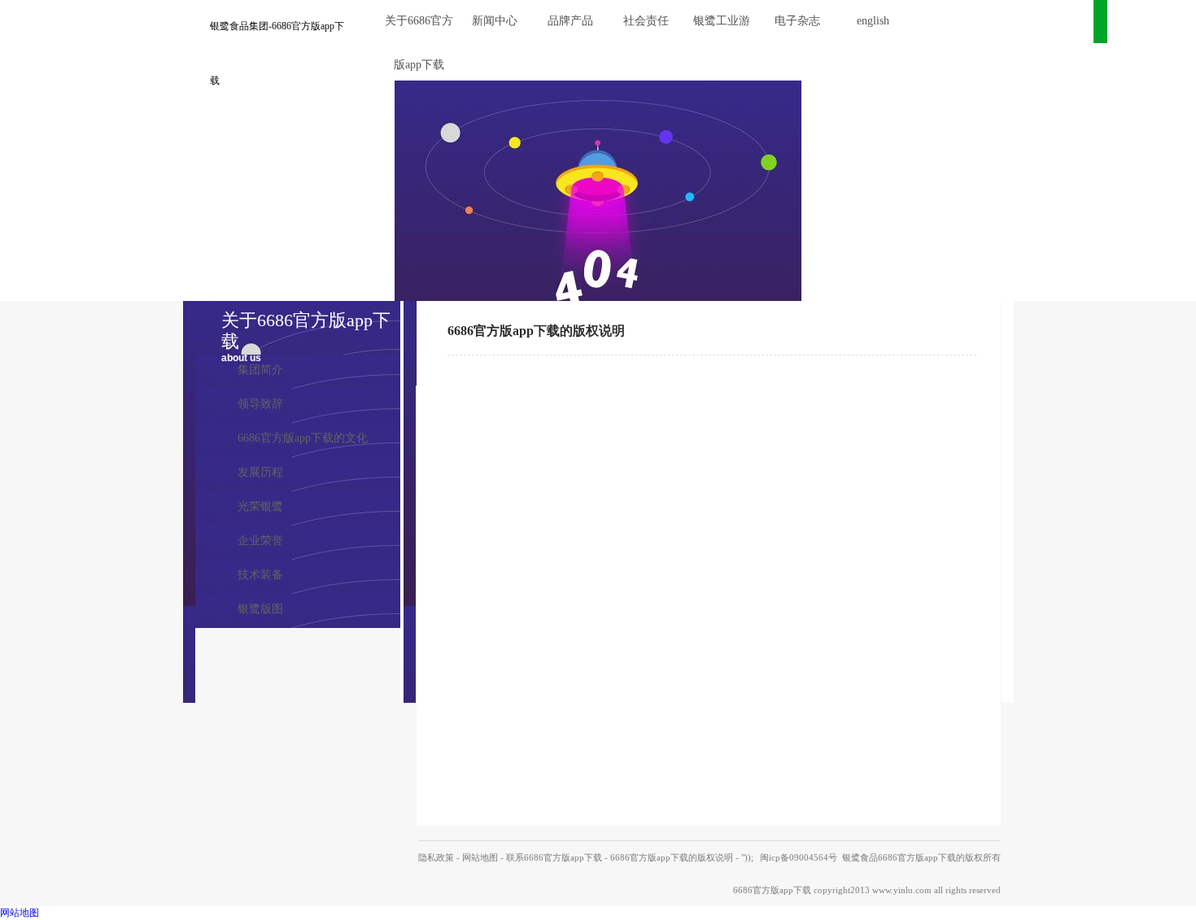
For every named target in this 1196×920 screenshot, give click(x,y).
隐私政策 (436, 857)
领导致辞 (260, 404)
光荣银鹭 (260, 506)
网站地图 (480, 857)
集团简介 (260, 370)
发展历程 (260, 472)
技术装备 (260, 575)
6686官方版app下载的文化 (303, 438)
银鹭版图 (260, 609)
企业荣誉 (260, 540)
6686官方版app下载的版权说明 (671, 857)
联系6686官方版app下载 (554, 857)
